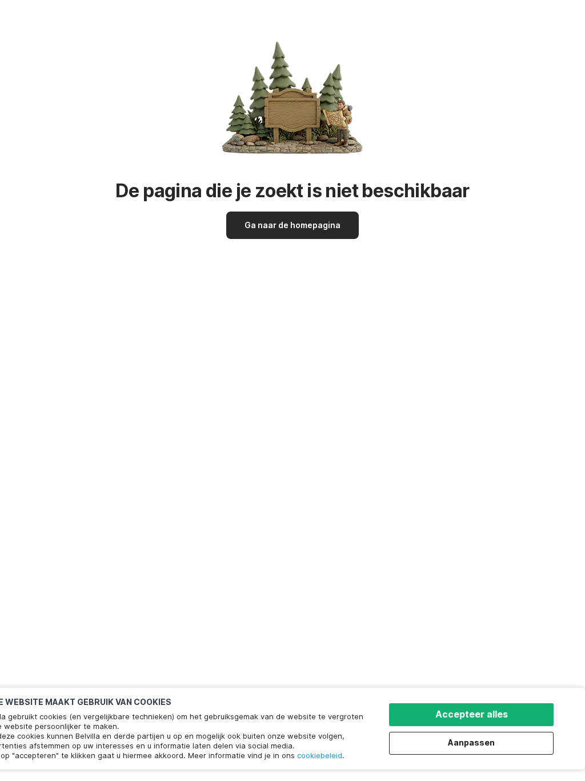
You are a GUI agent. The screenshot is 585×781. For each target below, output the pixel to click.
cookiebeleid (319, 755)
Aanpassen (471, 742)
